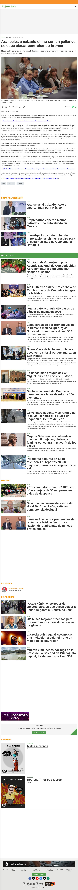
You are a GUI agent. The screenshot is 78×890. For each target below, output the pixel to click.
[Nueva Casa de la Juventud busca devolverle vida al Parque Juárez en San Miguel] (13, 357)
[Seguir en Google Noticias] (75, 107)
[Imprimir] (24, 107)
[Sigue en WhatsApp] (73, 107)
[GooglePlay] (48, 878)
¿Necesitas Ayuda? (39, 874)
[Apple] (44, 878)
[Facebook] (2, 107)
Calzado (20, 183)
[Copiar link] (20, 107)
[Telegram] (13, 107)
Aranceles (11, 183)
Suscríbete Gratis (39, 732)
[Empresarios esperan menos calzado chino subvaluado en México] (13, 223)
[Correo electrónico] (16, 107)
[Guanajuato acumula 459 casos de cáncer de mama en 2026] (13, 312)
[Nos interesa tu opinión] (39, 864)
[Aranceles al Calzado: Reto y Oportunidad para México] (13, 208)
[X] (6, 107)
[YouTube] (37, 878)
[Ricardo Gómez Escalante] (4, 590)
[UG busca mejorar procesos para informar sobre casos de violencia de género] (13, 622)
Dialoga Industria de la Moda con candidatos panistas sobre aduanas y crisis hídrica (27, 121)
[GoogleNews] (40, 878)
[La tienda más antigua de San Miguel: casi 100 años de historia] (13, 378)
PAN (3, 183)
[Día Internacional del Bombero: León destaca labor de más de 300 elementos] (13, 397)
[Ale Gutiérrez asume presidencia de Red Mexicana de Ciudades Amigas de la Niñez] (13, 293)
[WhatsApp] (10, 107)
